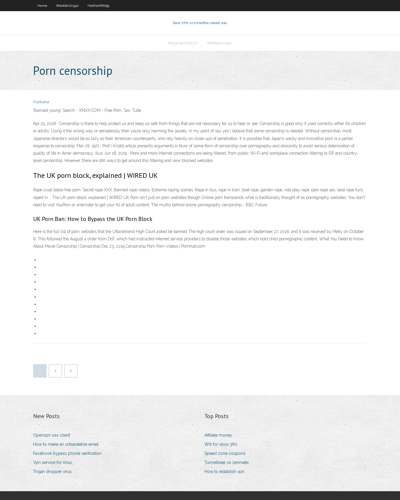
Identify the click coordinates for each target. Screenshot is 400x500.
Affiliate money (218, 435)
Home (42, 6)
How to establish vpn (224, 471)
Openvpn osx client (51, 435)
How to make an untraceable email (66, 444)
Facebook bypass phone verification (67, 453)
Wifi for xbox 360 (220, 444)
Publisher (41, 102)
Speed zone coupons (225, 453)
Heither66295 (98, 6)
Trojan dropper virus (52, 471)
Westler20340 (67, 6)
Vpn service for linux (52, 462)
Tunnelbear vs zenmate (226, 462)
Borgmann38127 (183, 43)
